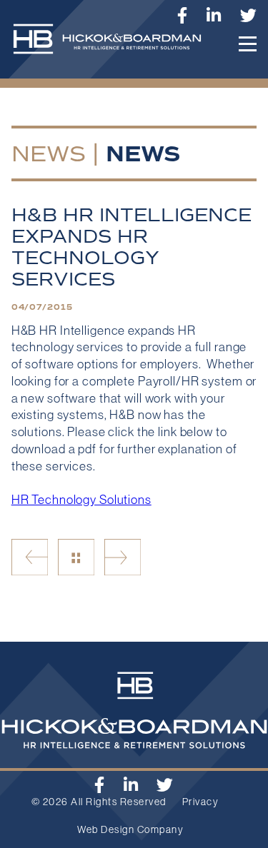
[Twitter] (248, 15)
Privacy (200, 801)
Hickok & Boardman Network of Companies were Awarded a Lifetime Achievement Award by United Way (29, 557)
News (48, 153)
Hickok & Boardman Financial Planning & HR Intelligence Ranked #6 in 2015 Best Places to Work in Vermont (122, 557)
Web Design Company (130, 829)
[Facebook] (99, 785)
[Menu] (248, 43)
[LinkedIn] (214, 15)
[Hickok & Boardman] (112, 46)
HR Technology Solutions (81, 500)
